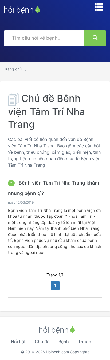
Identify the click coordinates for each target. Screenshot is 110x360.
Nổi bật (18, 341)
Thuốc (84, 341)
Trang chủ (13, 69)
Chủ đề (42, 341)
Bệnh (63, 341)
